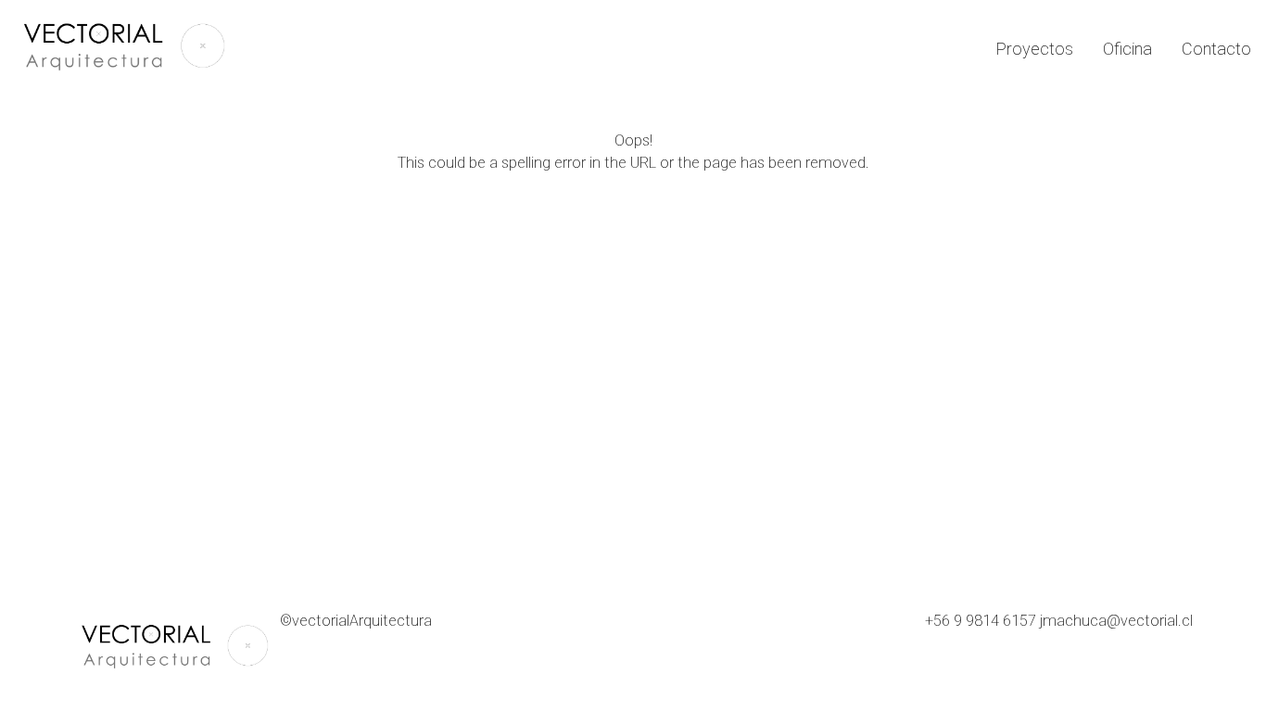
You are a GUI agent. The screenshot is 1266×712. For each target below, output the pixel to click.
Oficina (1127, 48)
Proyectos (1034, 48)
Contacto (1216, 48)
